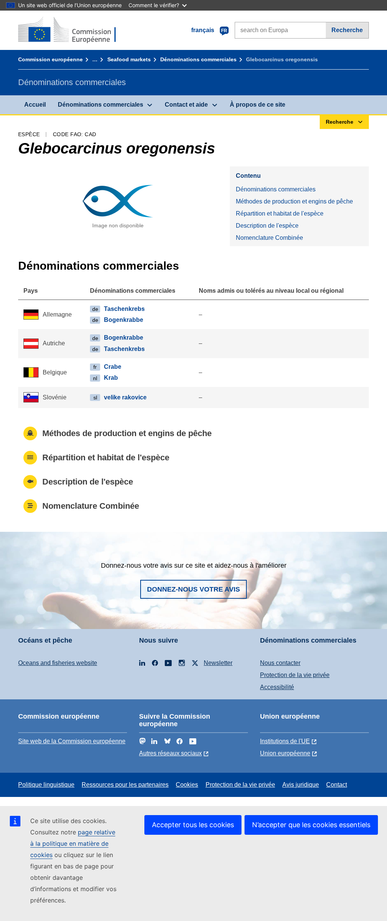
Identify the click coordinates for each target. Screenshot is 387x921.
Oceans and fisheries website (57, 663)
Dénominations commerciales (198, 59)
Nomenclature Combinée (269, 238)
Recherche (347, 30)
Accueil (35, 104)
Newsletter (218, 663)
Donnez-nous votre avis (193, 589)
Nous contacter (280, 663)
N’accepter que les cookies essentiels (311, 825)
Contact (336, 784)
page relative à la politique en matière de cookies (72, 843)
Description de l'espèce (267, 225)
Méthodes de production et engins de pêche (294, 201)
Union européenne (285, 753)
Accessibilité (277, 687)
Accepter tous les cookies (193, 825)
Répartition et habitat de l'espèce (280, 213)
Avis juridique (300, 784)
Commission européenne (50, 59)
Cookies (187, 784)
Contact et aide (186, 104)
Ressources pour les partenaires (125, 784)
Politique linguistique (46, 784)
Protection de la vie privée (295, 675)
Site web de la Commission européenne (71, 741)
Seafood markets (129, 59)
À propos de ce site (257, 104)
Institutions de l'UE (285, 741)
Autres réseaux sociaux (170, 753)
